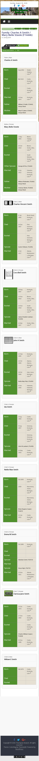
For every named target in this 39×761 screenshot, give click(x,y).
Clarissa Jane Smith (21, 594)
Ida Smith (8, 407)
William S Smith (23, 104)
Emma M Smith (10, 534)
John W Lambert (23, 446)
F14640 (30, 166)
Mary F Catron (22, 110)
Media (27, 29)
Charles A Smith (10, 60)
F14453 (20, 319)
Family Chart (11, 45)
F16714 (30, 560)
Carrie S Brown (22, 247)
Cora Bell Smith (20, 272)
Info (34, 29)
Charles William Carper (25, 634)
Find (18, 29)
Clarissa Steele (22, 188)
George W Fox (22, 166)
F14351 (30, 247)
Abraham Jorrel (22, 560)
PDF (18, 50)
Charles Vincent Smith (23, 204)
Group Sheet (23, 45)
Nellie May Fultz (23, 381)
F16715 (28, 568)
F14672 (20, 511)
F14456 (31, 446)
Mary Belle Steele (11, 127)
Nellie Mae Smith (11, 469)
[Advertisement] (19, 716)
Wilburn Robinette (23, 181)
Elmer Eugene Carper (24, 509)
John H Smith (19, 340)
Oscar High (21, 568)
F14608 (20, 636)
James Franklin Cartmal (25, 317)
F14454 (31, 381)
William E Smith (10, 659)
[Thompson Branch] (19, 8)
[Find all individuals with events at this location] (30, 74)
